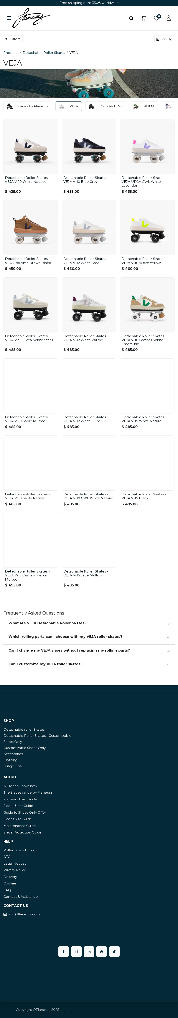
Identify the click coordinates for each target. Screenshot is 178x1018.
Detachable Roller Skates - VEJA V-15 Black (144, 496)
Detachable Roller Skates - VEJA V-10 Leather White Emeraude (144, 340)
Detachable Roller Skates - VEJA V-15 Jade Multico (85, 573)
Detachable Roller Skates (44, 53)
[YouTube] (101, 951)
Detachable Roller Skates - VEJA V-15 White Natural (144, 419)
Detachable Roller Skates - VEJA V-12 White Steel (85, 261)
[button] (165, 39)
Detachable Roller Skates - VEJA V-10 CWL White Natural (88, 496)
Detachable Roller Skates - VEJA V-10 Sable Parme (27, 496)
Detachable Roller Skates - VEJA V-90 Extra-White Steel (29, 338)
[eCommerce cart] (143, 18)
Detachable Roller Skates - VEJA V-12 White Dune (85, 419)
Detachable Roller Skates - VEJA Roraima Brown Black (28, 261)
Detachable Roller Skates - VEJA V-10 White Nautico (27, 180)
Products (10, 53)
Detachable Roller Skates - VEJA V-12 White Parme (85, 338)
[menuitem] (65, 1010)
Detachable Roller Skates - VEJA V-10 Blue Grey (85, 180)
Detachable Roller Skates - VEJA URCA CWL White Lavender (144, 182)
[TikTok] (114, 951)
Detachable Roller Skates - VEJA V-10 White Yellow (144, 261)
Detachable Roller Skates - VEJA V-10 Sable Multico (27, 419)
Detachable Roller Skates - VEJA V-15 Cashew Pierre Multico (27, 575)
